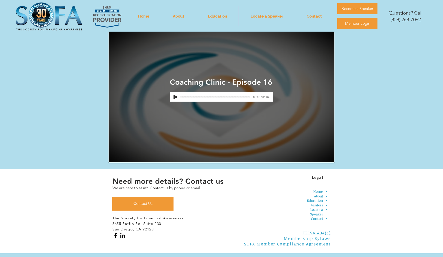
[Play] (176, 97)
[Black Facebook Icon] (115, 235)
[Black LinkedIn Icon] (122, 235)
